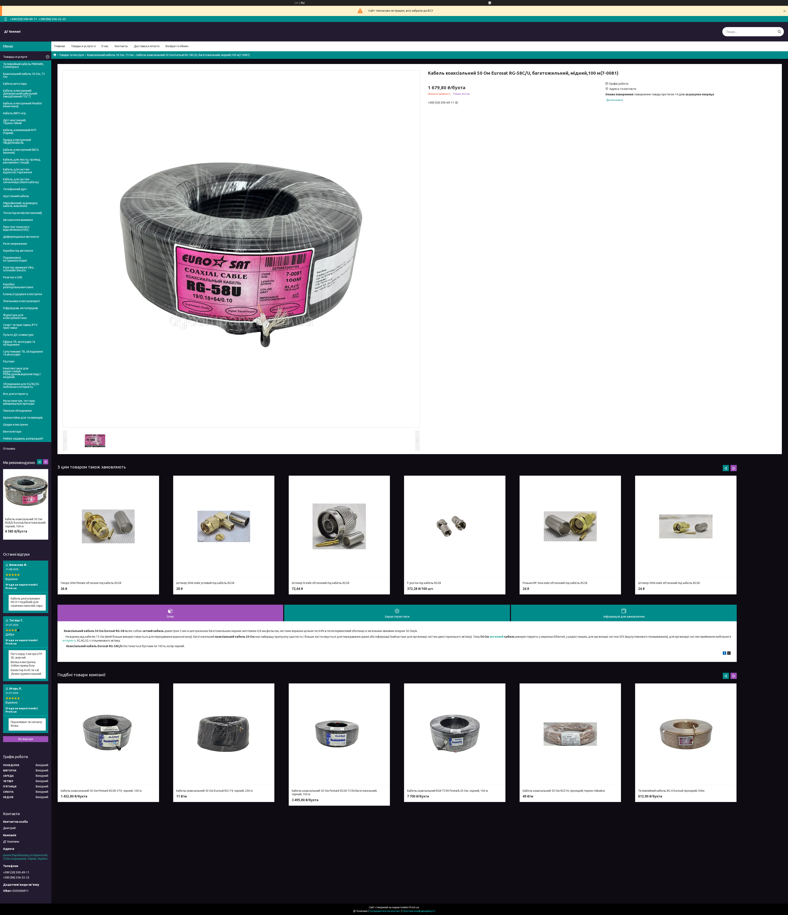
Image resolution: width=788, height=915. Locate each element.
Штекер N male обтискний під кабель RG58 (320, 583)
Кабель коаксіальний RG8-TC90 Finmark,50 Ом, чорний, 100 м (447, 790)
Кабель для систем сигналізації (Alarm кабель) (21, 181)
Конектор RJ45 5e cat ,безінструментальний (26, 671)
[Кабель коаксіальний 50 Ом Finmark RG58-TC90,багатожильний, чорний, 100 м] (339, 734)
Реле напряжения (15, 243)
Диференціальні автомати (21, 236)
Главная (59, 46)
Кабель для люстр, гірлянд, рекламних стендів (22, 161)
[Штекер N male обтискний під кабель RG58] (339, 526)
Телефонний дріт (15, 189)
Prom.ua (414, 907)
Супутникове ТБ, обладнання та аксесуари (23, 353)
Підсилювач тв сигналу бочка (26, 723)
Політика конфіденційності (419, 911)
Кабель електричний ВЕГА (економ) (21, 151)
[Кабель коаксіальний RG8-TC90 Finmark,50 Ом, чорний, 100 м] (454, 734)
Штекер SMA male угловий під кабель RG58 (205, 583)
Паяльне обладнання (17, 410)
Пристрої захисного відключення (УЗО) (16, 228)
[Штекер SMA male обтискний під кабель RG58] (685, 526)
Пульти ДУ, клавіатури (18, 334)
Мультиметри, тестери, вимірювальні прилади (19, 402)
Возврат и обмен (177, 46)
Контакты (121, 46)
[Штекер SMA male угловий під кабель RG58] (224, 526)
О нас (105, 46)
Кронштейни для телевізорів (23, 417)
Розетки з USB (12, 277)
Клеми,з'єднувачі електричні (22, 294)
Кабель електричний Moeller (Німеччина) (22, 105)
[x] (729, 653)
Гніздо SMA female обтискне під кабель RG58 (91, 583)
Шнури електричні (15, 424)
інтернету (69, 640)
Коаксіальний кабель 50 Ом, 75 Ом (110, 55)
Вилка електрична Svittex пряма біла (23, 663)
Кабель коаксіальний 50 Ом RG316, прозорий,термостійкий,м (564, 790)
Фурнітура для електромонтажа (15, 316)
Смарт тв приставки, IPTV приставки (20, 326)
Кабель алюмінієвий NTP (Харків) (19, 131)
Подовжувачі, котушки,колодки (15, 259)
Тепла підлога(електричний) (22, 213)
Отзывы (9, 448)
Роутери (8, 361)
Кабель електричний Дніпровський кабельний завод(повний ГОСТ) (20, 93)
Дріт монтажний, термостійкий (14, 122)
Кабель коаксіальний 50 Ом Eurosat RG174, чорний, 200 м (214, 790)
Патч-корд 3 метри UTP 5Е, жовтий (26, 655)
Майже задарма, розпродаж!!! (23, 438)
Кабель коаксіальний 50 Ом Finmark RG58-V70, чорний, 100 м (101, 790)
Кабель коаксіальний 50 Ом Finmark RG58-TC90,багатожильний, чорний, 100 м (334, 792)
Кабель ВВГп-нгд (14, 113)
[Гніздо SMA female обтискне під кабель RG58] (108, 526)
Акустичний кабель (16, 196)
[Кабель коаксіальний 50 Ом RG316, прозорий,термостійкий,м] (570, 734)
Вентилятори (12, 431)
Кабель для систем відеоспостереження (17, 171)
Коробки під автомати (18, 250)
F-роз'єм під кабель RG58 (424, 583)
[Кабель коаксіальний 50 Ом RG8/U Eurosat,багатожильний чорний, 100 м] (25, 491)
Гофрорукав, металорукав (20, 308)
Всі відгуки (25, 739)
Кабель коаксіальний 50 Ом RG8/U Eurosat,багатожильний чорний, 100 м (25, 522)
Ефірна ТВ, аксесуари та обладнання (19, 343)
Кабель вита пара (15, 83)
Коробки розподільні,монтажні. (18, 286)
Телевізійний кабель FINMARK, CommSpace (23, 65)
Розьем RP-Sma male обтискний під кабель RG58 (555, 583)
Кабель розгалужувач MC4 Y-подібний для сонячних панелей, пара (26, 602)
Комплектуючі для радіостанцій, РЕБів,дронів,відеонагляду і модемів (22, 373)
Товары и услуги (82, 46)
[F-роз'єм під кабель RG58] (454, 526)
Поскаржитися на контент (385, 911)
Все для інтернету (15, 393)
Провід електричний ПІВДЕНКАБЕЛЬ (17, 141)
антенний (497, 636)
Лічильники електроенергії (21, 301)
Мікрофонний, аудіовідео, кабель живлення (20, 204)
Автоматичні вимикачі (18, 220)
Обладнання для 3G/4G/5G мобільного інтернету (21, 385)
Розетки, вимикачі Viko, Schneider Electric (18, 269)
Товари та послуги (71, 55)
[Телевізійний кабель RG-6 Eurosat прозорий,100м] (685, 734)
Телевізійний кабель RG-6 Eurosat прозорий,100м (671, 790)
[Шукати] (779, 31)
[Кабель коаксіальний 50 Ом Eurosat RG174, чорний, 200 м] (224, 734)
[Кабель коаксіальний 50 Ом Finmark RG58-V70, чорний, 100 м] (108, 734)
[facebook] (724, 653)
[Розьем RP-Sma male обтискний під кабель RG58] (570, 526)
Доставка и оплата (146, 46)
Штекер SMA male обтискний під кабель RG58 (669, 583)
